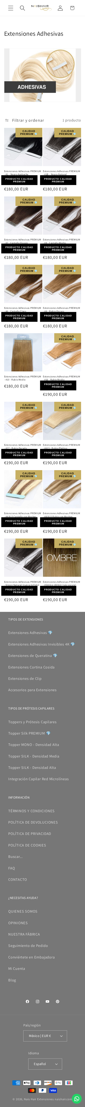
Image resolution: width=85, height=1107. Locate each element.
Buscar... (15, 856)
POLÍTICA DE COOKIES (27, 845)
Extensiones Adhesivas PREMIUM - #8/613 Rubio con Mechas (61, 515)
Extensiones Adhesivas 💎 (30, 632)
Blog (12, 979)
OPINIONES (18, 922)
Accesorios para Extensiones (32, 689)
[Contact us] (77, 1099)
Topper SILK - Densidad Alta (32, 767)
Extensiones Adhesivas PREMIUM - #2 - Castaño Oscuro (22, 241)
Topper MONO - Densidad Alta (33, 744)
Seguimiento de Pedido (28, 945)
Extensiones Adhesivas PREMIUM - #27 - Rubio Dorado (22, 446)
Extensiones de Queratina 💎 (33, 655)
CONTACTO (17, 879)
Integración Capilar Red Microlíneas (38, 778)
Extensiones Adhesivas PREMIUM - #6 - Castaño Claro (22, 309)
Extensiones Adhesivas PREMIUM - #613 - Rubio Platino (61, 446)
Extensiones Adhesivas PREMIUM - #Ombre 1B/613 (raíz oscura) (61, 583)
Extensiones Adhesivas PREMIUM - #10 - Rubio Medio (22, 378)
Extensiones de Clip (25, 678)
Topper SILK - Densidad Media (33, 756)
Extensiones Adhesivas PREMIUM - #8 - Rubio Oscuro (61, 309)
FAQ (11, 868)
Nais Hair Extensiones (39, 1099)
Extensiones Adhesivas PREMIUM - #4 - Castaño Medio (61, 241)
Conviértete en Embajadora (31, 957)
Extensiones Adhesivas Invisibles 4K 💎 (41, 644)
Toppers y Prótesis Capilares (32, 721)
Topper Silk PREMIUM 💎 (29, 733)
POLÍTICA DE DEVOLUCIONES (33, 822)
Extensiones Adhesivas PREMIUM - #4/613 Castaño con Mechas (22, 515)
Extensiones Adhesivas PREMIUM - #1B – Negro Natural (61, 173)
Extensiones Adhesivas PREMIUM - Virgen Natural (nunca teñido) (22, 583)
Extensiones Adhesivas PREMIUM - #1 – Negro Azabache (22, 173)
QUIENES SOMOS (23, 911)
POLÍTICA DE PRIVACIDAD (29, 833)
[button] (11, 8)
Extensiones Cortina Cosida (31, 667)
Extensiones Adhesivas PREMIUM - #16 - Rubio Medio (61, 378)
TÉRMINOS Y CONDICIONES (31, 810)
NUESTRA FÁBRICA (24, 934)
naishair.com (63, 1099)
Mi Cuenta (16, 968)
